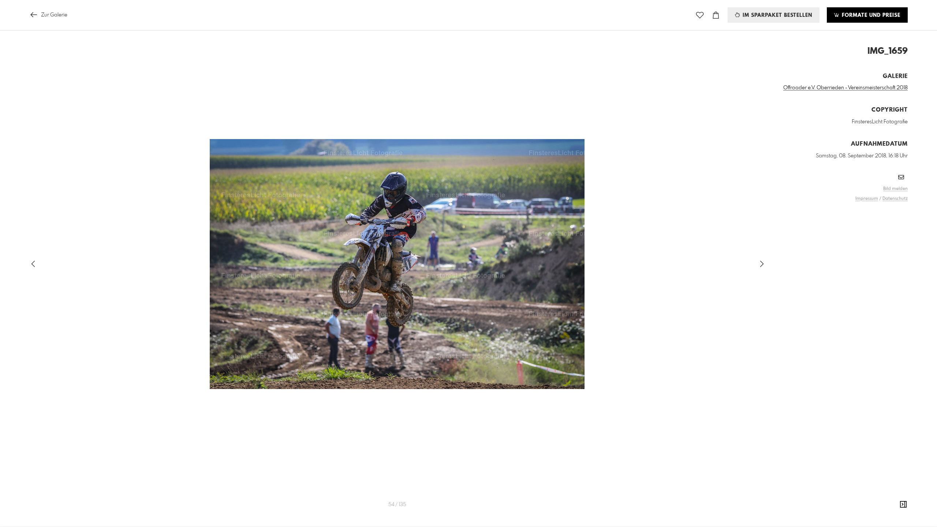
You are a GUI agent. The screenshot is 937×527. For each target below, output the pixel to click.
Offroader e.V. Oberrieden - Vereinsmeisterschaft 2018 (845, 87)
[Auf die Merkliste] (699, 15)
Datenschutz (895, 199)
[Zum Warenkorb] (716, 15)
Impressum (866, 199)
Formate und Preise (870, 15)
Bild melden (895, 189)
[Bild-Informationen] (903, 504)
